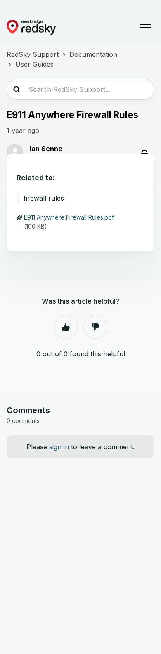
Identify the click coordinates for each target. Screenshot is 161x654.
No (95, 327)
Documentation (93, 54)
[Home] (31, 27)
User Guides (34, 64)
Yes (66, 327)
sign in (59, 447)
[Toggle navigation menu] (145, 27)
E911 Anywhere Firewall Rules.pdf (69, 217)
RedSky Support (33, 54)
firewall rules (44, 198)
